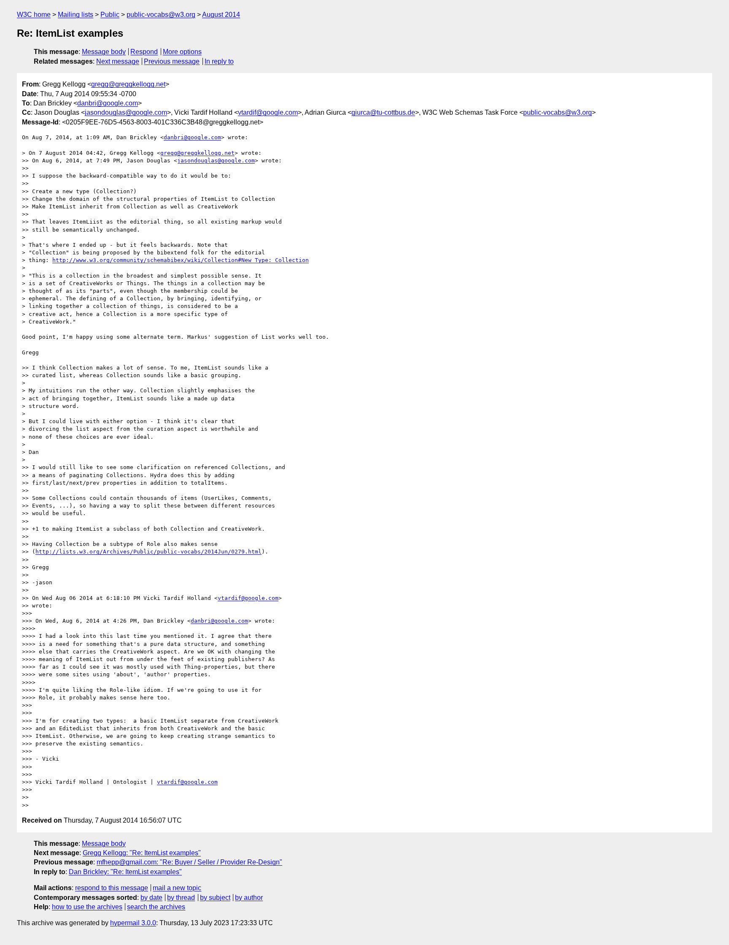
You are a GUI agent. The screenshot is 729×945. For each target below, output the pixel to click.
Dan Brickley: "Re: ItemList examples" (125, 871)
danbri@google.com (107, 103)
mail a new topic (177, 887)
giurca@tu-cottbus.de (383, 112)
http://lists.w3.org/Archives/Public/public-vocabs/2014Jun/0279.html (148, 551)
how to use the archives (87, 906)
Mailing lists (75, 14)
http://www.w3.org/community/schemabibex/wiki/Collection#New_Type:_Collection (180, 260)
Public (109, 14)
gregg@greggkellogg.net (128, 84)
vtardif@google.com (268, 112)
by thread (181, 897)
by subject (215, 897)
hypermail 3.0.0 (133, 922)
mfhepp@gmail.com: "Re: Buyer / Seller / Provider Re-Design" (189, 862)
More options (182, 51)
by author (249, 897)
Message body (104, 51)
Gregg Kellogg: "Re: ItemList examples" (142, 852)
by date (151, 897)
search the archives (156, 906)
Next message (117, 61)
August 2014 (221, 14)
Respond (144, 51)
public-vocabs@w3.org (161, 14)
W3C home (34, 14)
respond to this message (111, 887)
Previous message (172, 61)
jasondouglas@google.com (126, 112)
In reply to (219, 61)
